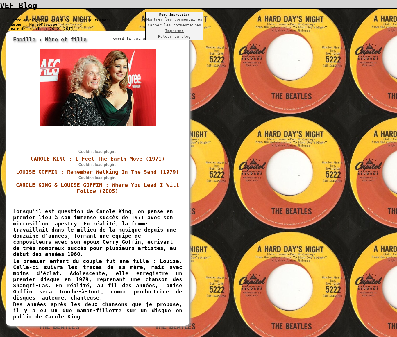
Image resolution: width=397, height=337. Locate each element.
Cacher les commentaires (174, 25)
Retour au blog (174, 36)
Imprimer (174, 30)
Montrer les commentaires (174, 19)
